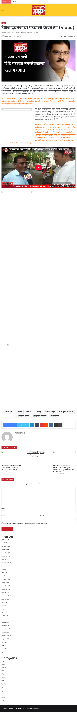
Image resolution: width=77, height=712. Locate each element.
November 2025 (6, 556)
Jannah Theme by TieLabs (32, 708)
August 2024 (5, 599)
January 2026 (5, 549)
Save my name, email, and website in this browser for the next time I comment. (25, 523)
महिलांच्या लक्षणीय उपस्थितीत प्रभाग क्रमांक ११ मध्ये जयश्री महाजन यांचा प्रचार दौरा (11, 468)
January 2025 (5, 582)
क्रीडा (3, 674)
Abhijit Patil (8, 37)
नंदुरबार (3, 691)
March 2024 (5, 616)
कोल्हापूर (4, 667)
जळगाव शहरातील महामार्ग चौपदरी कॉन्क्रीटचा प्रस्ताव (36, 453)
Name (4, 508)
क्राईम (3, 671)
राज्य (3, 701)
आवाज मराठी (8, 411)
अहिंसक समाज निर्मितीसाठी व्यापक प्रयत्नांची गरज (23, 2)
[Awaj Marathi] (38, 10)
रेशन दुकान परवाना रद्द (66, 411)
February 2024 (6, 619)
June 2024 (4, 606)
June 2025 (4, 566)
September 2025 (6, 563)
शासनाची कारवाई (24, 416)
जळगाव (9, 19)
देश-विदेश (4, 684)
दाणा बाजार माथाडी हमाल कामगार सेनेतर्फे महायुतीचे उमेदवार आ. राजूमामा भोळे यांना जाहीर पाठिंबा (63, 468)
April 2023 (4, 652)
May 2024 (4, 609)
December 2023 (6, 625)
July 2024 (4, 602)
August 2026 (5, 539)
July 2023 (4, 642)
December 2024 (6, 586)
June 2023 (4, 645)
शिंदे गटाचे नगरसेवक (40, 416)
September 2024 (6, 596)
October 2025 (5, 559)
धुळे (2, 687)
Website (42, 516)
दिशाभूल (38, 411)
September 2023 (6, 635)
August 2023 (5, 639)
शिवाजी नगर (55, 416)
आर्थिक (3, 664)
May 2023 (4, 649)
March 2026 (5, 543)
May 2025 (4, 569)
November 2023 (6, 629)
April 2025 (4, 573)
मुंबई (3, 694)
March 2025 (5, 576)
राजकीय (3, 697)
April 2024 (4, 612)
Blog (3, 661)
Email (3, 516)
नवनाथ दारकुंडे (50, 411)
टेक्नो (3, 681)
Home (4, 19)
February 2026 (6, 546)
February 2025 (6, 579)
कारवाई (19, 411)
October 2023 (5, 632)
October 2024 (5, 592)
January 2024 (5, 622)
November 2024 (6, 589)
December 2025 (6, 553)
